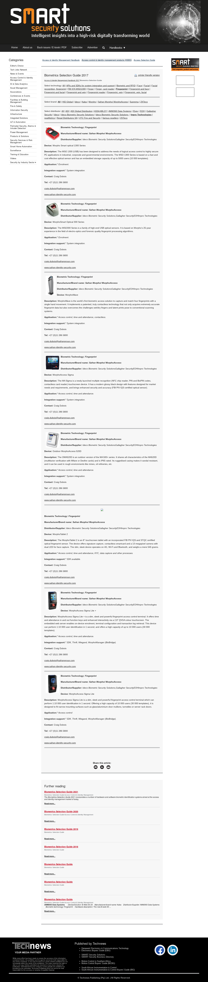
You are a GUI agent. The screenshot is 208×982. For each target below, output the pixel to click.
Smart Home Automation (21, 146)
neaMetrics (49, 118)
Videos (13, 158)
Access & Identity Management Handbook (61, 60)
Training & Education (19, 154)
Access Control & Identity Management (21, 78)
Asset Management (18, 87)
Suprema (134, 102)
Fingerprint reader (96, 92)
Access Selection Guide (144, 60)
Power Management (19, 132)
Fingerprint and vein (76, 92)
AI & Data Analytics (19, 83)
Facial (147, 85)
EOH (142, 111)
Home (14, 47)
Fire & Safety (16, 106)
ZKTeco (144, 102)
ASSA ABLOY (100, 111)
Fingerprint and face (139, 89)
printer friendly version (149, 75)
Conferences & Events (20, 95)
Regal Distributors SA (67, 118)
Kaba (84, 102)
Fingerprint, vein (115, 92)
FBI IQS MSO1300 (77, 89)
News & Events (17, 73)
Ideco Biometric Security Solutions (77, 114)
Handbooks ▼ (117, 47)
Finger (91, 89)
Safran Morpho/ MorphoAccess (113, 102)
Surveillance (15, 150)
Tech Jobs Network (18, 69)
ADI (67, 111)
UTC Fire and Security (89, 118)
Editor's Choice (16, 65)
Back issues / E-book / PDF (52, 47)
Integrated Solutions (19, 117)
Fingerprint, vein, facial (135, 92)
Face (139, 85)
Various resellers (110, 118)
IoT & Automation (18, 121)
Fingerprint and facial (54, 92)
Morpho (92, 102)
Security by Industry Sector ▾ (23, 162)
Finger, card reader (105, 89)
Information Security (19, 110)
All (63, 85)
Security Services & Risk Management (21, 141)
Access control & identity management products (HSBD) (107, 60)
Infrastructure (16, 113)
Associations (16, 91)
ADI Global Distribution (81, 111)
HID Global (67, 102)
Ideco (77, 102)
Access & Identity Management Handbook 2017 (61, 80)
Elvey (135, 111)
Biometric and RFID (125, 85)
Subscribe (77, 47)
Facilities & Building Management (19, 100)
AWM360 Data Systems (120, 111)
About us (27, 47)
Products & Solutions (19, 136)
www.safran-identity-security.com (60, 194)
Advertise (92, 47)
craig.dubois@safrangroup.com (59, 188)
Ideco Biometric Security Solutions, (112, 114)
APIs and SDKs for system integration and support (90, 85)
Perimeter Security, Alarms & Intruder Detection (23, 127)
